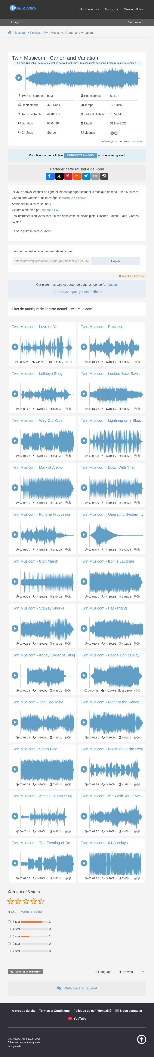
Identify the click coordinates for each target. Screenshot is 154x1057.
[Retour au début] (138, 1043)
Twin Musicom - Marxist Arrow (37, 467)
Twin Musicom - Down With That (108, 467)
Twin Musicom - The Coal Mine (37, 702)
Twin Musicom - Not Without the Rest (112, 749)
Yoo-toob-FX (135, 141)
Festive (81, 198)
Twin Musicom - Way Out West (37, 420)
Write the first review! (80, 988)
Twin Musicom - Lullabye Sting (37, 373)
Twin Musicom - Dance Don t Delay (110, 655)
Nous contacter (131, 1010)
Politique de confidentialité (92, 1010)
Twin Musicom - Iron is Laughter (107, 561)
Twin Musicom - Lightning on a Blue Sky (114, 420)
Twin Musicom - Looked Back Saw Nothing (116, 373)
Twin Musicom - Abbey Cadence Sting (43, 655)
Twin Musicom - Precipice (102, 327)
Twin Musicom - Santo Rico (34, 749)
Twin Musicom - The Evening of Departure (47, 843)
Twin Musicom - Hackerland (104, 608)
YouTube (80, 1018)
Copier (114, 260)
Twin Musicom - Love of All (34, 327)
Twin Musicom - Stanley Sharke (38, 608)
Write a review (31, 912)
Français (16, 21)
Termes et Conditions (54, 1010)
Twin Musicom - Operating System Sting (114, 514)
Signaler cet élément (132, 276)
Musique (67, 198)
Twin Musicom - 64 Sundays (104, 843)
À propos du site (23, 1010)
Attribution (110, 284)
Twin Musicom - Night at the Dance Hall (113, 702)
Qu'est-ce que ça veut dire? (77, 292)
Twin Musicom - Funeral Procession (41, 514)
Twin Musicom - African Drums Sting (42, 796)
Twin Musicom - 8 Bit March (35, 561)
